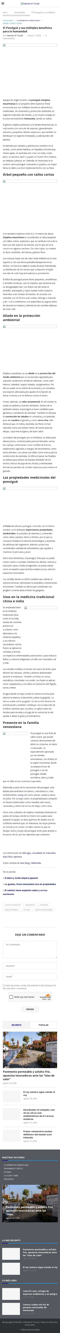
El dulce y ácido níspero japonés (21, 878)
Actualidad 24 (38, 853)
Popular (43, 1025)
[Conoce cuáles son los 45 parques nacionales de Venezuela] (11, 1309)
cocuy (20, 795)
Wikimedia (36, 863)
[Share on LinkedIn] (53, 91)
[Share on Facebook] (32, 91)
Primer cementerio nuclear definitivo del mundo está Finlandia (37, 1134)
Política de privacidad (30, 1329)
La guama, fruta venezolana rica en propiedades (30, 884)
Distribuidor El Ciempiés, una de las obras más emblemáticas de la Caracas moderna (39, 1114)
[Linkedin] (34, 1230)
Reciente (16, 1025)
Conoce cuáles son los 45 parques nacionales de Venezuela (36, 1307)
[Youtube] (44, 1230)
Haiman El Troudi (15, 35)
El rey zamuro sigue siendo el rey (39, 1093)
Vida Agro (26, 853)
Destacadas (19, 12)
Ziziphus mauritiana (43, 910)
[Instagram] (16, 1230)
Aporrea (18, 856)
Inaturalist (50, 853)
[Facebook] (25, 1230)
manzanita (30, 905)
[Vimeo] (53, 1230)
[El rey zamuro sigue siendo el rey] (11, 1096)
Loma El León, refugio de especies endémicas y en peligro (40, 1292)
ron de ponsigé (11, 910)
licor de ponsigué (13, 905)
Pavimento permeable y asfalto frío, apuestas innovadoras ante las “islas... (29, 1210)
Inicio (5, 12)
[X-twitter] (6, 1230)
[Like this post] (25, 91)
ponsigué (44, 905)
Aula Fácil (7, 856)
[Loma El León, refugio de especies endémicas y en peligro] (11, 1294)
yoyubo (26, 910)
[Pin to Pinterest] (46, 91)
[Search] (57, 3)
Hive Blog (24, 863)
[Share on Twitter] (39, 91)
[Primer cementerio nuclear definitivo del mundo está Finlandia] (11, 1136)
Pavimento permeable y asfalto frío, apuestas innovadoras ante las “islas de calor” (28, 1075)
